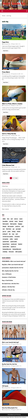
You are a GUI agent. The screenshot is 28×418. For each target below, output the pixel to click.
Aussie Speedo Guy (14, 3)
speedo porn (14, 244)
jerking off (5, 234)
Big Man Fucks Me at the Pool (16, 267)
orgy (13, 234)
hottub (18, 231)
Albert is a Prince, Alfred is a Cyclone (12, 104)
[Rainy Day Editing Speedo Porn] (14, 398)
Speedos (20, 244)
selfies (11, 239)
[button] (2, 11)
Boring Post (6, 404)
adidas (4, 219)
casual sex (17, 226)
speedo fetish (6, 241)
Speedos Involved (7, 38)
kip (9, 234)
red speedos (5, 239)
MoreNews (11, 414)
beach (16, 221)
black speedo (5, 224)
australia (11, 221)
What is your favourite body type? (18, 261)
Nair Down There (15, 283)
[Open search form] (26, 11)
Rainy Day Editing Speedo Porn (9, 408)
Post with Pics (16, 36)
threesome (11, 251)
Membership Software (20, 417)
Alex (8, 219)
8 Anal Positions (12, 277)
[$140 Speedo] (14, 376)
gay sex (4, 231)
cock (23, 226)
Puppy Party (5, 42)
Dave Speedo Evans (7, 44)
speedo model (13, 241)
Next (16, 178)
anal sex (16, 219)
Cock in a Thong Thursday (9, 134)
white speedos (18, 251)
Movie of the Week (7, 36)
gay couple (18, 229)
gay (13, 229)
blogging (20, 224)
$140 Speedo (8, 274)
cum (4, 229)
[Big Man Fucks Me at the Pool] (14, 354)
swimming (5, 251)
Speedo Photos (6, 244)
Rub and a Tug (11, 290)
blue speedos (11, 226)
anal (12, 219)
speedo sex (13, 246)
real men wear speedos (8, 236)
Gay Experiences (7, 159)
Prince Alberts (6, 72)
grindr (9, 231)
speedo (16, 239)
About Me (6, 338)
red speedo (17, 236)
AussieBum (5, 221)
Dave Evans (8, 229)
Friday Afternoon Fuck (8, 165)
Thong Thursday (7, 129)
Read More (6, 51)
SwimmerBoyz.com (7, 249)
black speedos (13, 224)
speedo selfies (6, 246)
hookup (13, 231)
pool (17, 234)
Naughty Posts (7, 98)
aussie (21, 219)
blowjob (4, 226)
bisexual (21, 221)
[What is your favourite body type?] (14, 332)
